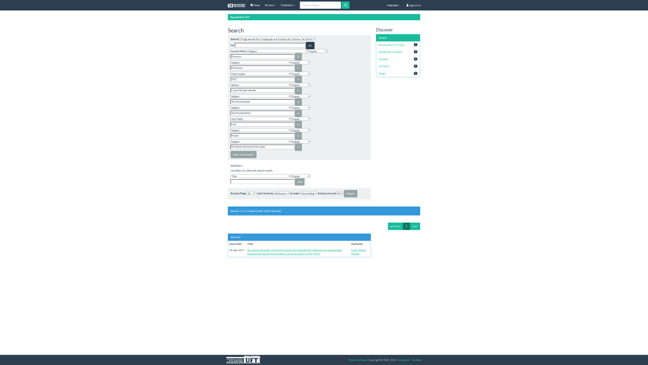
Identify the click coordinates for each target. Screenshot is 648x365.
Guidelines (287, 5)
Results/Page (238, 193)
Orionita (383, 59)
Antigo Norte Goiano (390, 51)
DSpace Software (358, 359)
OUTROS (384, 66)
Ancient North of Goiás (392, 44)
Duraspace (403, 359)
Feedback (416, 359)
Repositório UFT (240, 17)
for (232, 45)
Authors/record (327, 193)
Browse (269, 5)
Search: (235, 39)
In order (295, 193)
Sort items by (265, 193)
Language (392, 5)
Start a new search (243, 154)
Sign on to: (415, 5)
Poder (382, 73)
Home (256, 5)
